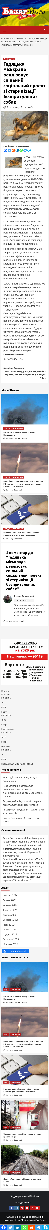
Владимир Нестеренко (13, 354)
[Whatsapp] (21, 150)
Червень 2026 (10, 905)
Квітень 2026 (9, 914)
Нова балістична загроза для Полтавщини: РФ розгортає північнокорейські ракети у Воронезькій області (23, 484)
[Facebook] (5, 150)
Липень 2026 (9, 900)
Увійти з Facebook (18, 951)
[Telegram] (25, 150)
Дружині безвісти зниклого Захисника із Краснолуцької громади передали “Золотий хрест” (22, 877)
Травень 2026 (10, 910)
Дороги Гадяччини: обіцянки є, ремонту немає (23, 820)
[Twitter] (9, 150)
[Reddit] (13, 150)
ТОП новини (9, 59)
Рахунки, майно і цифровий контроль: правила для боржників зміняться (21, 534)
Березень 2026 (11, 919)
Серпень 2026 (10, 895)
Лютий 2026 (9, 924)
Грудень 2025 (10, 934)
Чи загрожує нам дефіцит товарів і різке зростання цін (23, 811)
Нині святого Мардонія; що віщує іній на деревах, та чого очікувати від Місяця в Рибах (25, 374)
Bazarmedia (27, 107)
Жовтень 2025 (10, 944)
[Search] (44, 30)
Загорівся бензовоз (13, 368)
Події (7, 428)
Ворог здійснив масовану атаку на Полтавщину (20, 779)
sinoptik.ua (28, 763)
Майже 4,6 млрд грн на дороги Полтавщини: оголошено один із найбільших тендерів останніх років (24, 841)
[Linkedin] (17, 150)
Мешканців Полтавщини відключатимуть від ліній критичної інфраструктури (22, 852)
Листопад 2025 (11, 939)
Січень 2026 (9, 929)
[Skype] (29, 150)
